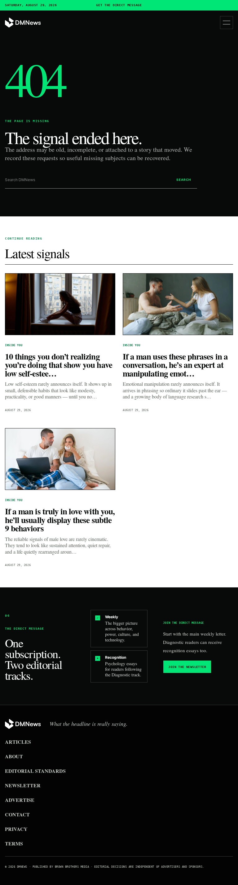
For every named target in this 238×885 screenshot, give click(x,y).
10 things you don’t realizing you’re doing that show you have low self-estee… (58, 364)
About (14, 756)
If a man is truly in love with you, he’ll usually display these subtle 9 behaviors (60, 519)
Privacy (16, 828)
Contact (17, 814)
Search (183, 179)
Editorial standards (35, 770)
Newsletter (23, 785)
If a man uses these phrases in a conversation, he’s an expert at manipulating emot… (175, 364)
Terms (14, 843)
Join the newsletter (187, 667)
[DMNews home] (23, 23)
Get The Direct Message (119, 5)
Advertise (19, 799)
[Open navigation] (226, 22)
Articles (18, 741)
